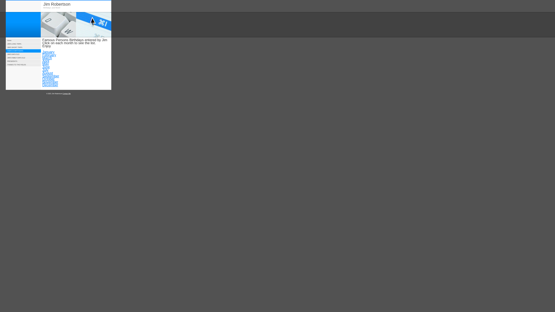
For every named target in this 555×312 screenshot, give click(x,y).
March (47, 58)
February (49, 55)
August (47, 73)
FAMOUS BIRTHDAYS (15, 51)
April (45, 61)
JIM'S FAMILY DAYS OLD (16, 58)
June (46, 67)
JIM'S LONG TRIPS (14, 44)
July (45, 70)
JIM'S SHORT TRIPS (14, 47)
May (45, 64)
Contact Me (67, 93)
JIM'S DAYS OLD (13, 54)
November (50, 82)
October (48, 79)
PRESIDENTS (12, 61)
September (50, 76)
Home (9, 40)
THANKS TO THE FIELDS (16, 65)
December (50, 85)
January (48, 52)
